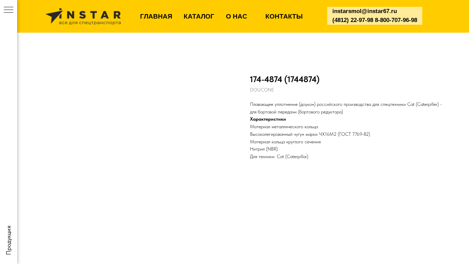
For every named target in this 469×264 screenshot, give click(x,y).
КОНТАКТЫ (284, 16)
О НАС (236, 16)
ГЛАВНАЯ (156, 16)
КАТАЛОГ (199, 16)
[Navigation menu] (8, 10)
